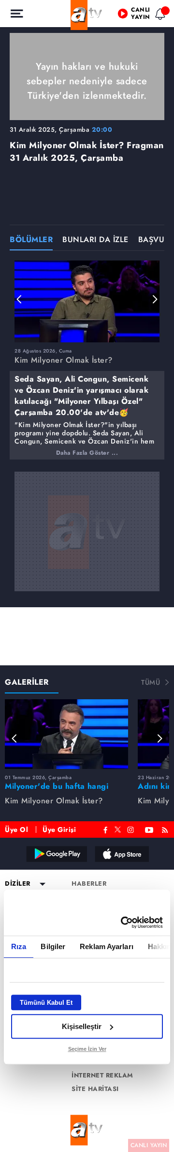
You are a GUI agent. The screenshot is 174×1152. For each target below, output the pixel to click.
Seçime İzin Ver (87, 1049)
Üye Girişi (59, 829)
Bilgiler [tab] (53, 946)
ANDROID (56, 853)
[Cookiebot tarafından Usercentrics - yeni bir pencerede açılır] (123, 922)
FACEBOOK (105, 828)
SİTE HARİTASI (95, 1089)
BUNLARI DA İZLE (95, 240)
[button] (19, 299)
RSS (166, 828)
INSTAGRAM (131, 828)
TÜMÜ (150, 682)
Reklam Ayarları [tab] (106, 946)
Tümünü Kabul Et (46, 1002)
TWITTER (117, 828)
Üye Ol (16, 829)
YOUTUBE (149, 828)
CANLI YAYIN (148, 1145)
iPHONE (121, 853)
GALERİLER (27, 682)
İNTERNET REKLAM (102, 1075)
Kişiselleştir (82, 1026)
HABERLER (89, 883)
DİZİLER (17, 883)
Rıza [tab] (18, 946)
